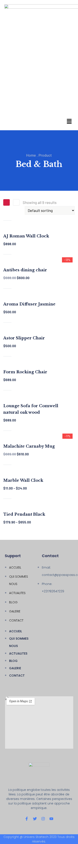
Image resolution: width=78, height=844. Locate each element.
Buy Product (7, 250)
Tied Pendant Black (24, 514)
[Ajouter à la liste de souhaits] (7, 225)
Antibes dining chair (25, 270)
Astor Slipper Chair (24, 338)
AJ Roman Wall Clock (26, 236)
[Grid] (6, 202)
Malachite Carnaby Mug (29, 446)
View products (7, 494)
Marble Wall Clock (23, 480)
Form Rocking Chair (25, 372)
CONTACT (16, 620)
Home (31, 155)
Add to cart (7, 216)
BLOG (13, 602)
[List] (16, 202)
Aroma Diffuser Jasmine (29, 304)
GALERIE (14, 611)
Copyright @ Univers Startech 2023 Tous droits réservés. (39, 839)
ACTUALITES (17, 593)
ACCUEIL (15, 567)
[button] (69, 121)
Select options (7, 460)
